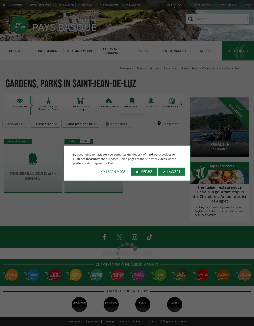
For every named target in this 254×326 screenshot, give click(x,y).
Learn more (116, 171)
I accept (173, 171)
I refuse (146, 171)
